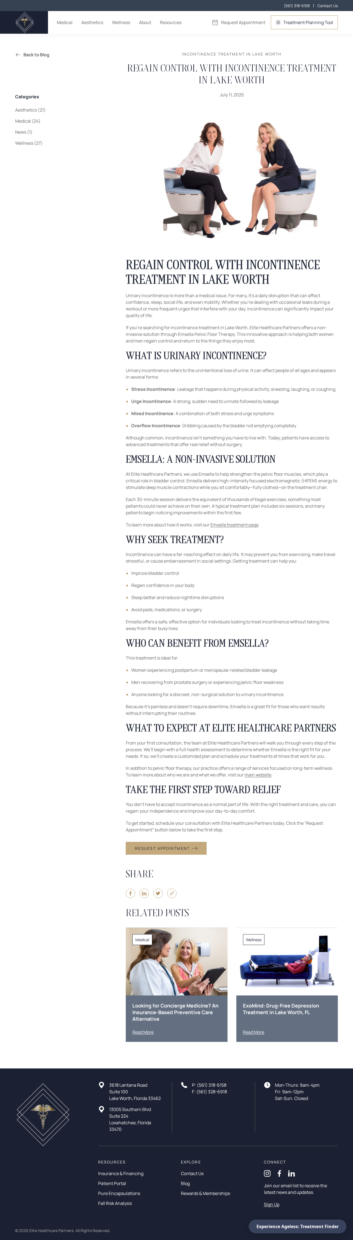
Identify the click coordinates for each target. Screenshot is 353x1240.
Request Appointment (243, 22)
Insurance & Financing (120, 1173)
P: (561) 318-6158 (209, 1085)
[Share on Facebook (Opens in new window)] (130, 893)
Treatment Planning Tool (308, 22)
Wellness (121, 22)
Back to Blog (36, 55)
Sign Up (271, 1204)
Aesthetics (92, 22)
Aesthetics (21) (30, 110)
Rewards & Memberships (205, 1193)
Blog (185, 1183)
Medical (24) (28, 121)
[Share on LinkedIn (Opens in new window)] (144, 893)
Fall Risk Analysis (115, 1203)
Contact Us (327, 5)
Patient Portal (112, 1183)
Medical (65, 22)
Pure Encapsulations (119, 1193)
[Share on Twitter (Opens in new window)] (158, 893)
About (145, 22)
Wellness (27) (29, 143)
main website (258, 775)
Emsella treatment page (234, 525)
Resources (170, 22)
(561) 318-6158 (297, 5)
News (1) (24, 132)
